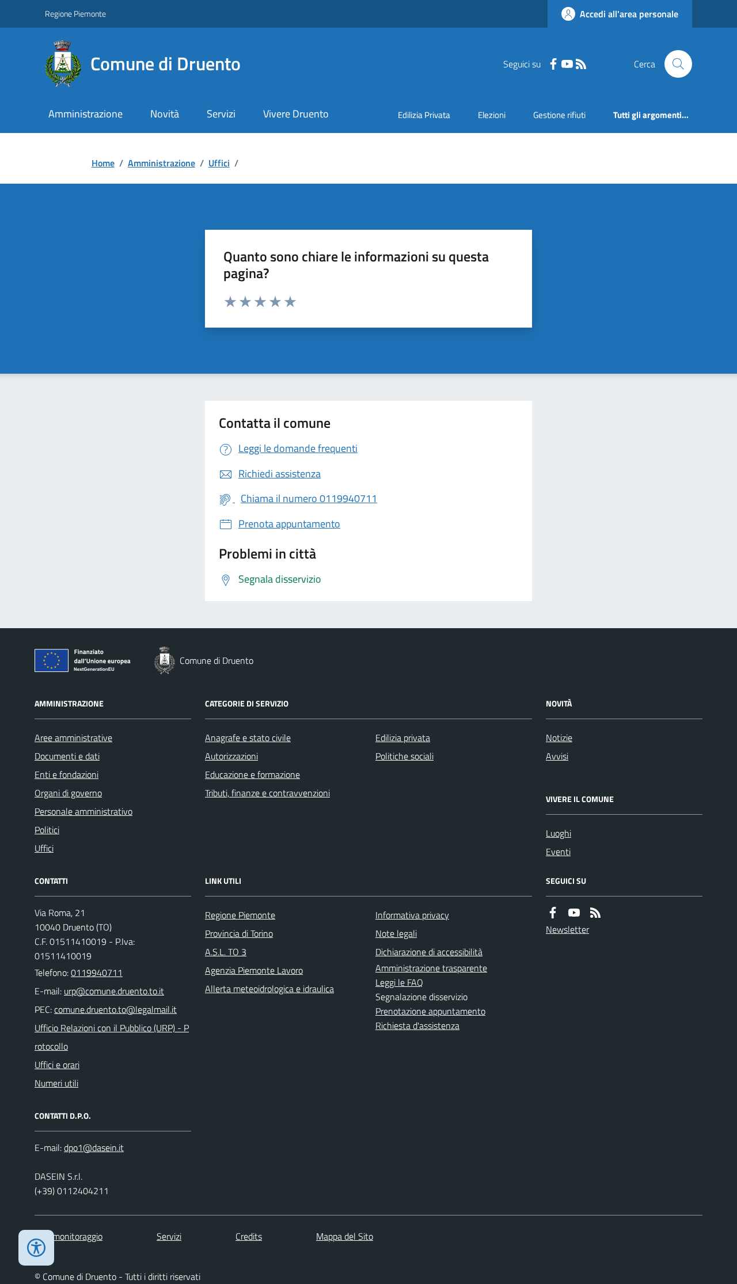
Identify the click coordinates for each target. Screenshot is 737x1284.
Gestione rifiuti (559, 114)
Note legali (396, 933)
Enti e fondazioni (66, 774)
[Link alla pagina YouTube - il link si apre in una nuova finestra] (567, 64)
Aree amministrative (73, 737)
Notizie (559, 737)
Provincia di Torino (239, 933)
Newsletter (567, 929)
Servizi (221, 113)
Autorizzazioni (231, 756)
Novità (164, 113)
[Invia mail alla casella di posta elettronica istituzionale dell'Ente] (114, 991)
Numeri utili (56, 1083)
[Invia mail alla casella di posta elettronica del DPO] (94, 1148)
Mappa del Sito (344, 1236)
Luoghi (558, 833)
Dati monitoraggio (68, 1236)
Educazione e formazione (252, 774)
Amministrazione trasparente (431, 968)
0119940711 (97, 972)
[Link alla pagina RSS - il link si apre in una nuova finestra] (581, 64)
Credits (248, 1236)
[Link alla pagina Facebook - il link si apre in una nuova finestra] (553, 64)
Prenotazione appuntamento (430, 1011)
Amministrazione (85, 113)
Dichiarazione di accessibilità (429, 952)
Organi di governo (68, 793)
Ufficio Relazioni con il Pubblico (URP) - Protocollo (112, 1037)
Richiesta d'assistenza (417, 1025)
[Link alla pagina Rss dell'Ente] (595, 913)
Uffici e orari (57, 1065)
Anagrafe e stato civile (248, 737)
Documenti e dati (67, 756)
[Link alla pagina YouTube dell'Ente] (574, 913)
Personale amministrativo (83, 811)
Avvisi (557, 756)
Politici (47, 830)
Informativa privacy (412, 915)
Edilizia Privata (424, 114)
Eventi (558, 851)
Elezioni (492, 114)
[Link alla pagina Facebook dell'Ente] (553, 913)
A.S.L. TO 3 (225, 952)
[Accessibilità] (36, 1248)
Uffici (219, 163)
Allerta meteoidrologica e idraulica (269, 989)
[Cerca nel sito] (673, 64)
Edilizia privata (402, 737)
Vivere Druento (296, 113)
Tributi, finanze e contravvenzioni (267, 793)
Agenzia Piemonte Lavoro (254, 970)
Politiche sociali (404, 756)
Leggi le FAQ (399, 982)
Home (103, 163)
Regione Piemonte (75, 13)
